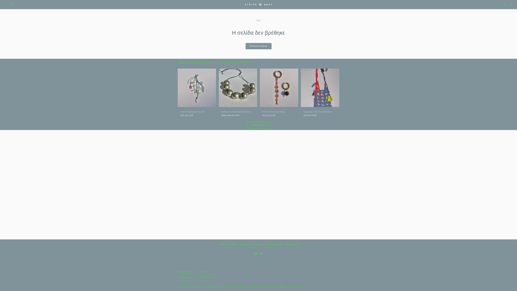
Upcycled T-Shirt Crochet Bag (317, 112)
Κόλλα (234, 244)
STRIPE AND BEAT (191, 287)
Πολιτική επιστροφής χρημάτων (234, 287)
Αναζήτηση (224, 244)
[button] (6, 5)
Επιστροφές (257, 244)
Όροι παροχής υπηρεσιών (275, 287)
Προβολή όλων (258, 125)
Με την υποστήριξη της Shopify (209, 287)
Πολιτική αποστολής (295, 287)
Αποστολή (244, 244)
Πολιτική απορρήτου (256, 287)
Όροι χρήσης (292, 244)
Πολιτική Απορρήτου (274, 244)
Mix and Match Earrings (274, 112)
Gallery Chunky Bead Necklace (236, 112)
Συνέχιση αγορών (259, 46)
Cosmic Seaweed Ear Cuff (192, 112)
